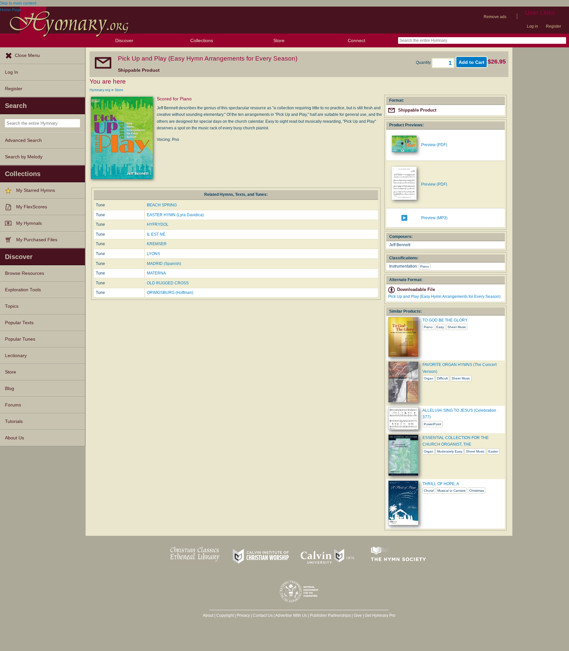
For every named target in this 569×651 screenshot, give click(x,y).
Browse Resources (24, 273)
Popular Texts (19, 322)
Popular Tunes (20, 339)
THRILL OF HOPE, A (440, 484)
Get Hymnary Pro (380, 615)
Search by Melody (23, 156)
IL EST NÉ (156, 234)
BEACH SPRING (162, 205)
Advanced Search (23, 140)
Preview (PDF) (434, 145)
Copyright (225, 615)
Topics (11, 306)
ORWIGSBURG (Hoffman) (170, 292)
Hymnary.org (100, 90)
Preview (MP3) (434, 218)
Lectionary (16, 355)
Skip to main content (18, 3)
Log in (532, 26)
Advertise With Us (291, 615)
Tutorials (14, 421)
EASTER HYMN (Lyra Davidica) (175, 215)
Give (358, 615)
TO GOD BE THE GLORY (445, 320)
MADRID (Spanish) (164, 263)
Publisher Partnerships (330, 615)
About (208, 615)
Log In (11, 72)
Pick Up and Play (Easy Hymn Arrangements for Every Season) (444, 296)
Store (278, 40)
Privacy (243, 615)
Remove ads (495, 16)
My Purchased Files (36, 239)
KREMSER (157, 244)
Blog (9, 388)
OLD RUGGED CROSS (168, 283)
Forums (13, 405)
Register (553, 26)
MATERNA (156, 273)
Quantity (424, 62)
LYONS (153, 253)
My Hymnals (29, 223)
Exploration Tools (23, 289)
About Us (14, 437)
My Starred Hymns (35, 190)
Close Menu (27, 55)
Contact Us (263, 615)
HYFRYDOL (158, 224)
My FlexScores (31, 206)
